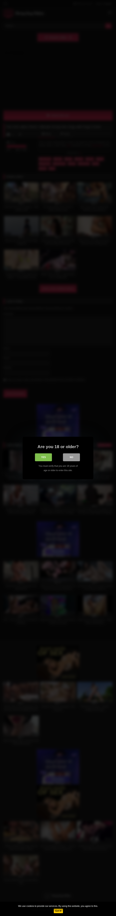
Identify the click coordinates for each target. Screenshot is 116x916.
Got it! (58, 911)
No (71, 457)
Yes (43, 457)
